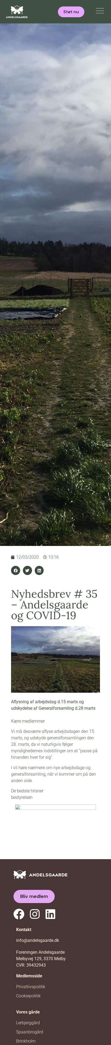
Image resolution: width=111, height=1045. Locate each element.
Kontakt (23, 929)
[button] (15, 570)
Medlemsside (29, 975)
